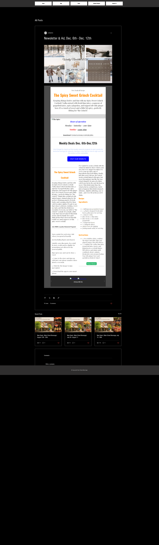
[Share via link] (58, 298)
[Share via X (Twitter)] (49, 298)
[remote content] (78, 187)
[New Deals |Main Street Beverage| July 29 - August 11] (78, 324)
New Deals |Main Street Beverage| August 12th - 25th (47, 336)
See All (119, 313)
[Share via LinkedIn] (54, 298)
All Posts (39, 20)
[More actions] (111, 33)
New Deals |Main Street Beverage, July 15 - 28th (108, 336)
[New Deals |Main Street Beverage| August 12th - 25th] (48, 324)
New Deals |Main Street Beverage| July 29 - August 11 (77, 336)
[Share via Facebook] (45, 298)
